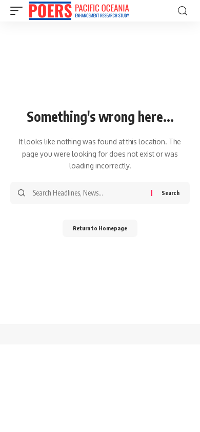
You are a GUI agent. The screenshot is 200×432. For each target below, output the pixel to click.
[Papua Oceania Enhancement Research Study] (79, 10)
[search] (182, 11)
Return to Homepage (100, 228)
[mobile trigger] (19, 10)
